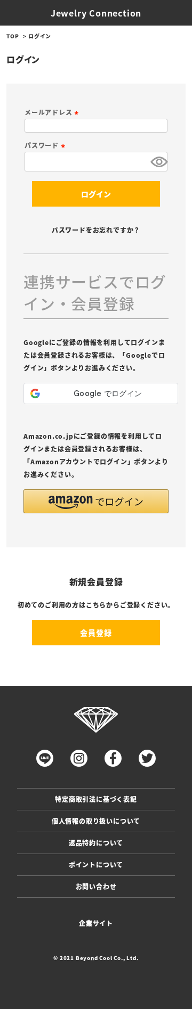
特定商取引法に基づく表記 (96, 798)
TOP (12, 36)
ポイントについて (96, 864)
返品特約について (96, 842)
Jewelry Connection (96, 12)
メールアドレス (53, 112)
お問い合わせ (96, 886)
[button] (96, 501)
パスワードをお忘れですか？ (96, 229)
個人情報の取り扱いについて (96, 820)
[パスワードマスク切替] (157, 161)
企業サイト (96, 923)
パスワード (46, 145)
